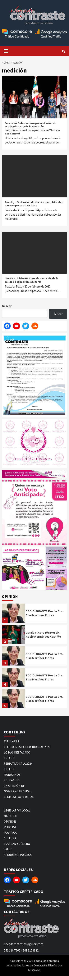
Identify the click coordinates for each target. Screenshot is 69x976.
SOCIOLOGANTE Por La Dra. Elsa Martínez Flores (44, 613)
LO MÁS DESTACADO (17, 752)
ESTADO (9, 758)
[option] (34, 614)
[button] (23, 568)
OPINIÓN (10, 821)
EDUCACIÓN (12, 780)
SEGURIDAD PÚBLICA (18, 855)
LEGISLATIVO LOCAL (17, 810)
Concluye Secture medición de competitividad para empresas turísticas (34, 203)
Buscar (7, 306)
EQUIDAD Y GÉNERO (17, 844)
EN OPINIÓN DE (14, 786)
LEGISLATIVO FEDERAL (19, 797)
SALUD (8, 849)
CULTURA (10, 838)
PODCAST (10, 827)
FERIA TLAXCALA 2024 (18, 763)
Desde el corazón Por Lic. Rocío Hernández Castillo (43, 634)
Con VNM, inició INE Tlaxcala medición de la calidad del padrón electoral (31, 280)
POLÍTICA (10, 832)
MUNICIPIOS (12, 774)
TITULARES (11, 741)
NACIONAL (11, 816)
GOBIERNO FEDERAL (17, 791)
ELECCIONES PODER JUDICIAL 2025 (27, 747)
